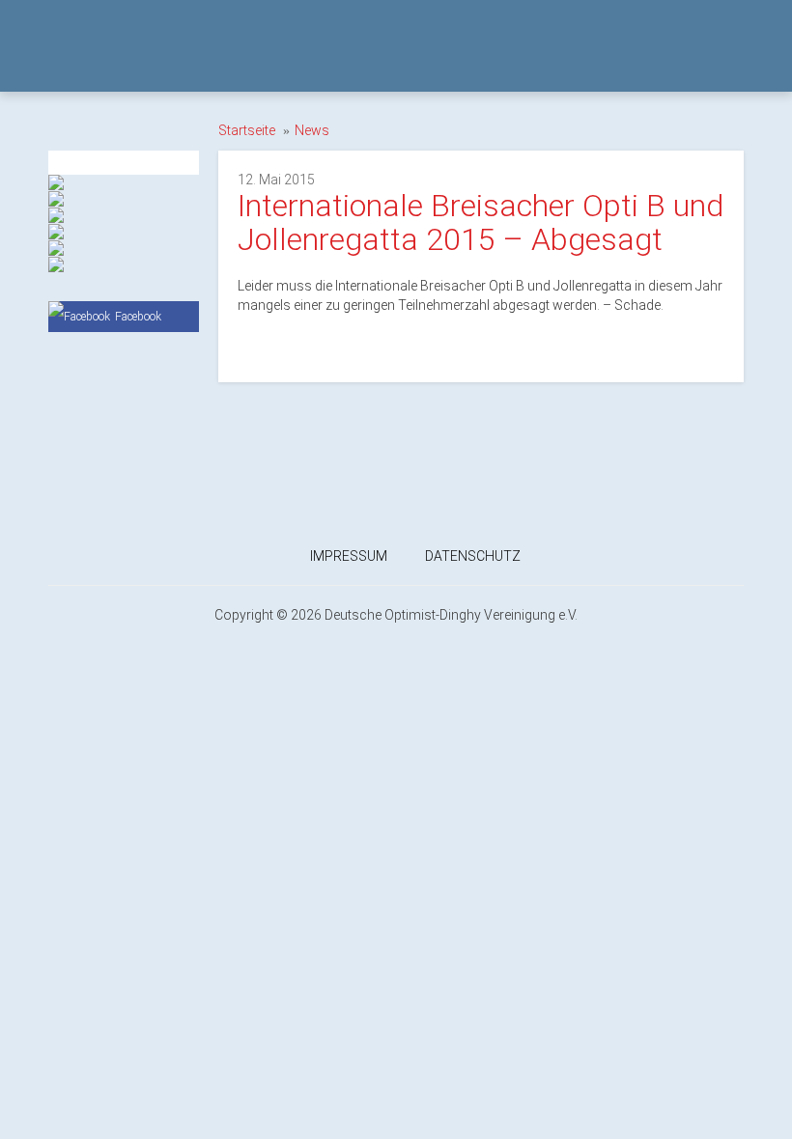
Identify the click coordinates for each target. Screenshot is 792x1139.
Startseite (246, 130)
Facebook (138, 316)
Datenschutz (473, 556)
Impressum (348, 556)
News (312, 130)
